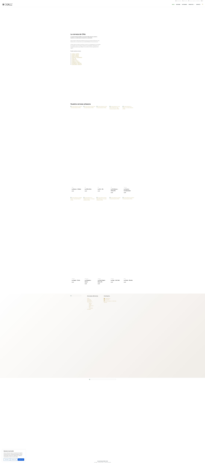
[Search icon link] (202, 4)
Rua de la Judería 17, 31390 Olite (194, 0)
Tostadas (91, 308)
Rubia (90, 303)
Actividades (184, 4)
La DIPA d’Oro (74, 59)
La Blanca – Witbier (75, 54)
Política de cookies (101, 462)
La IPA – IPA (74, 58)
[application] (193, 4)
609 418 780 (185, 0)
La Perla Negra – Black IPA (77, 64)
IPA (89, 307)
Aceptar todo (21, 459)
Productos (191, 4)
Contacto (198, 4)
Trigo (90, 304)
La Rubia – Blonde (75, 55)
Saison (78, 62)
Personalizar (7, 459)
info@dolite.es (179, 0)
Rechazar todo (13, 459)
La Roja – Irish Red (75, 56)
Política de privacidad (107, 462)
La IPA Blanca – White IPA (76, 63)
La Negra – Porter (75, 61)
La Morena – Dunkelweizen (77, 57)
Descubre (178, 4)
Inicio (173, 4)
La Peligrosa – (74, 62)
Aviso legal (95, 462)
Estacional (91, 305)
